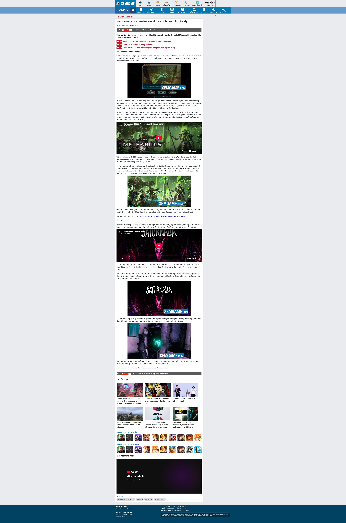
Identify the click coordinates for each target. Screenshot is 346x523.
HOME (121, 10)
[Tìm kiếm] (133, 10)
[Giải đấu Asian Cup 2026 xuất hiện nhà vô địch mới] (185, 390)
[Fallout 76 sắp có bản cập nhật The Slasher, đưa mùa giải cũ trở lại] (158, 390)
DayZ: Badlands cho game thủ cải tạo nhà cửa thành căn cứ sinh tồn (129, 424)
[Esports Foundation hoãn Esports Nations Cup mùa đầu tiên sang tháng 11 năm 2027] (158, 414)
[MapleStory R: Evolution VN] (198, 438)
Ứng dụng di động (174, 514)
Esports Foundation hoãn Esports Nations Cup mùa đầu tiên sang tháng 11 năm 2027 (156, 424)
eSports (140, 12)
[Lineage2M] (129, 438)
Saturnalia (140, 499)
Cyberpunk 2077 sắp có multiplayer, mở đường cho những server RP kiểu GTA (183, 424)
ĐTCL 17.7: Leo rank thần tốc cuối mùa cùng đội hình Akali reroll (147, 41)
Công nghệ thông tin (182, 514)
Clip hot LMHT (167, 515)
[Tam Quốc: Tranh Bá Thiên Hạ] (121, 438)
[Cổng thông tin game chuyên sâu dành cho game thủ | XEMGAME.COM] (126, 4)
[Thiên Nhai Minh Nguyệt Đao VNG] (155, 438)
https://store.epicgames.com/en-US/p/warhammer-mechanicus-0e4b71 (159, 216)
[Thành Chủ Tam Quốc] (172, 450)
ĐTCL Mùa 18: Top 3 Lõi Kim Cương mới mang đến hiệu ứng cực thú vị (149, 48)
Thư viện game (180, 515)
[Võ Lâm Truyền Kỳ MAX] (181, 438)
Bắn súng (151, 12)
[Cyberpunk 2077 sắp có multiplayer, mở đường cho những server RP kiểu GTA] (185, 414)
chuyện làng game (160, 499)
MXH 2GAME (190, 514)
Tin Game (172, 12)
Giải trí (204, 12)
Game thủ (213, 12)
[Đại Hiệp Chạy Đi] (189, 450)
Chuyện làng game (125, 17)
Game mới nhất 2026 (197, 515)
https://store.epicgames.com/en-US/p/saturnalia (151, 368)
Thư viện (223, 12)
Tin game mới (174, 515)
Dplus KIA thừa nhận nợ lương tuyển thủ (138, 45)
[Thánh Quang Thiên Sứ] (146, 438)
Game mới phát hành (207, 515)
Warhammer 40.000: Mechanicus (125, 499)
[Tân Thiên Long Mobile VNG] (163, 438)
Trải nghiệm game (188, 515)
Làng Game (182, 12)
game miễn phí (148, 499)
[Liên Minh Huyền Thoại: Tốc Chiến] (198, 450)
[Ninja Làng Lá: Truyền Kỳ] (189, 438)
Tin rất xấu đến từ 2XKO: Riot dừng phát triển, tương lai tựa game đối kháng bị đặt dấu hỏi (129, 401)
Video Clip (162, 12)
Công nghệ (194, 12)
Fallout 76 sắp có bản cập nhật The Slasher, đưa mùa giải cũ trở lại (157, 401)
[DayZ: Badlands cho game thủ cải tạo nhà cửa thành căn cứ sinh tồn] (130, 414)
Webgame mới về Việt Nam (200, 514)
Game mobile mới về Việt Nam (212, 514)
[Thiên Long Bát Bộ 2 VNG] (172, 438)
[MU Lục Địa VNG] (138, 438)
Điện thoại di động (165, 514)
